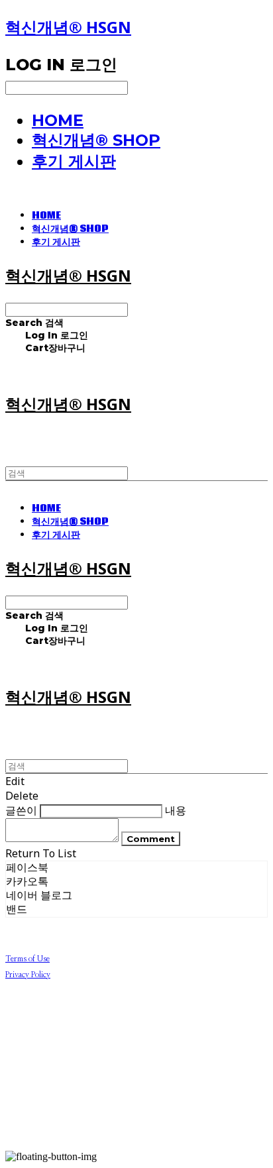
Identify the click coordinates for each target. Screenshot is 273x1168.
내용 (175, 810)
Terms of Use (27, 959)
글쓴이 (21, 810)
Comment (151, 838)
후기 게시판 (74, 161)
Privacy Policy (27, 975)
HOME (57, 120)
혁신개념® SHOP (96, 140)
